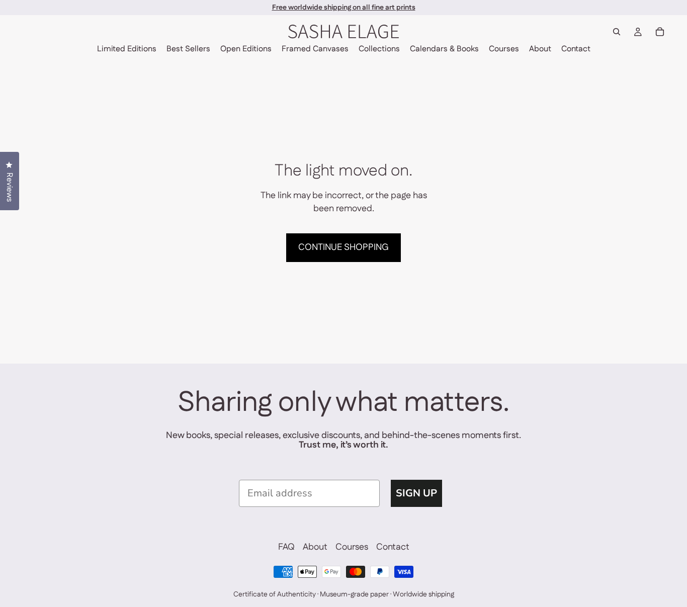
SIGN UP (416, 493)
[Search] (617, 32)
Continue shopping (343, 247)
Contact (392, 547)
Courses (351, 547)
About (315, 547)
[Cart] (660, 32)
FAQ (286, 547)
